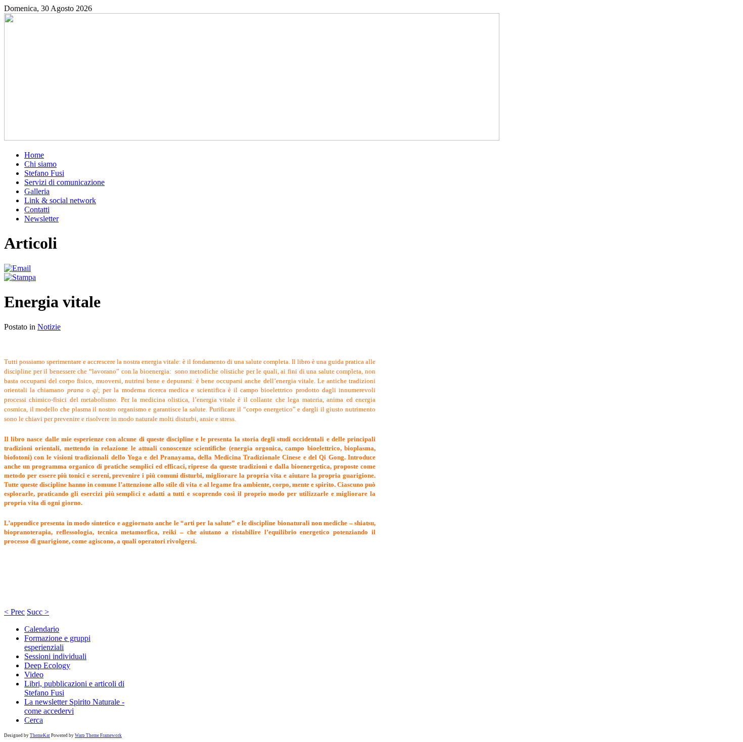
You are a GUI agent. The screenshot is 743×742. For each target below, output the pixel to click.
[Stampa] (20, 277)
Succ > (38, 612)
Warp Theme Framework (98, 735)
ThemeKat (40, 735)
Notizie (49, 326)
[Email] (17, 268)
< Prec (14, 612)
